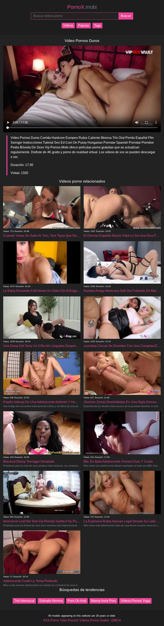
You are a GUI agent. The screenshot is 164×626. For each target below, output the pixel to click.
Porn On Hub (77, 600)
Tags (97, 25)
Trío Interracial (24, 600)
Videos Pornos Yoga (135, 600)
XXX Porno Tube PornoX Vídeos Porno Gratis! (76, 620)
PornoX (82, 7)
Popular (83, 25)
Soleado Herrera (51, 600)
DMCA (116, 620)
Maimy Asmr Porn (103, 600)
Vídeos (68, 25)
